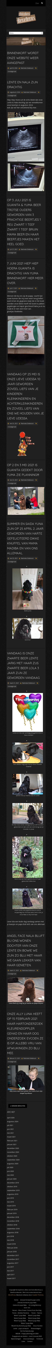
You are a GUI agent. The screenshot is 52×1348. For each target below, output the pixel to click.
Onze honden (38, 1326)
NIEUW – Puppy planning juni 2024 (27, 1333)
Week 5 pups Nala (20, 1321)
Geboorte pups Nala (20, 1305)
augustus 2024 (12, 1121)
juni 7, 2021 (13, 288)
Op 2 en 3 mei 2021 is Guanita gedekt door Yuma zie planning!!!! (25, 470)
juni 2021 (10, 1129)
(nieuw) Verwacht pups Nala (27, 1302)
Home (16, 1300)
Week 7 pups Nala (27, 1323)
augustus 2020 (12, 1163)
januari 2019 (11, 1213)
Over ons (27, 1308)
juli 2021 (10, 1125)
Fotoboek (39, 1339)
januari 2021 (11, 1144)
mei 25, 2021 (13, 423)
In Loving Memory (35, 1305)
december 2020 (13, 1148)
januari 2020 (11, 1179)
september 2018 (13, 1228)
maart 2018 (11, 1244)
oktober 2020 (12, 1156)
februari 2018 (12, 1248)
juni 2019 (10, 1198)
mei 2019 (10, 1202)
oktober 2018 (12, 1225)
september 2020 (13, 1160)
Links (23, 1341)
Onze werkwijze (28, 1339)
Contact (29, 1341)
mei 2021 (10, 1133)
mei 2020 (10, 1175)
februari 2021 (12, 1140)
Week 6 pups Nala (34, 1321)
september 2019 (13, 1190)
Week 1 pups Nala (20, 1315)
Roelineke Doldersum (27, 68)
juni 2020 (10, 1171)
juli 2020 (10, 1167)
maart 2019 (11, 1206)
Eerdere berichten (18, 1106)
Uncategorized (12, 71)
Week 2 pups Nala (34, 1315)
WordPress (12, 1295)
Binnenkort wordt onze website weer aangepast (23, 58)
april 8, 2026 (13, 68)
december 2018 (13, 1217)
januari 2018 (11, 1251)
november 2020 (13, 1152)
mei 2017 (10, 1271)
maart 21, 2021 (14, 683)
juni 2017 (10, 1267)
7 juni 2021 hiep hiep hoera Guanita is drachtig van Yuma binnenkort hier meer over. (25, 273)
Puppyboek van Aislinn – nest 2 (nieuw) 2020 (27, 1336)
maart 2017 (11, 1278)
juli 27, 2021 (13, 249)
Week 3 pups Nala (20, 1318)
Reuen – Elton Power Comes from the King (26, 1310)
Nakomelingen (16, 1339)
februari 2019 (12, 1209)
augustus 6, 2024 (14, 92)
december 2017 (13, 1255)
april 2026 (10, 1117)
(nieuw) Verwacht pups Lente (30, 1300)
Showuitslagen (36, 1328)
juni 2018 (10, 1236)
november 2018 (13, 1221)
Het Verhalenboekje (27, 1331)
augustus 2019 (12, 1194)
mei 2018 (10, 1240)
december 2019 (13, 1183)
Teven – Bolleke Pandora (20, 1313)
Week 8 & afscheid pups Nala (21, 1326)
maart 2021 (11, 1137)
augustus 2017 (12, 1263)
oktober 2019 (12, 1186)
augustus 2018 (12, 1232)
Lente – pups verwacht (21, 1328)
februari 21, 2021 (14, 1058)
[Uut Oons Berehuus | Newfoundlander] (26, 12)
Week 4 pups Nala (34, 1318)
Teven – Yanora (36, 1313)
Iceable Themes (37, 1295)
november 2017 (13, 1259)
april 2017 (10, 1274)
